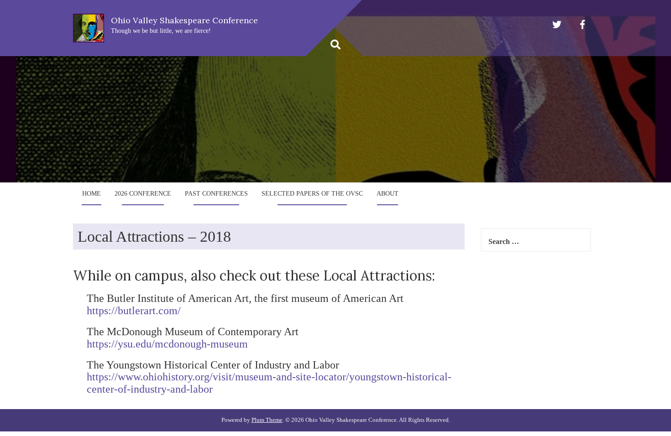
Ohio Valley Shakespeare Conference (184, 20)
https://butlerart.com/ (134, 311)
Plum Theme (267, 419)
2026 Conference (143, 193)
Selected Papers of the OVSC (312, 193)
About (387, 193)
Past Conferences (216, 193)
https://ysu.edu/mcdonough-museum (167, 344)
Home (91, 193)
